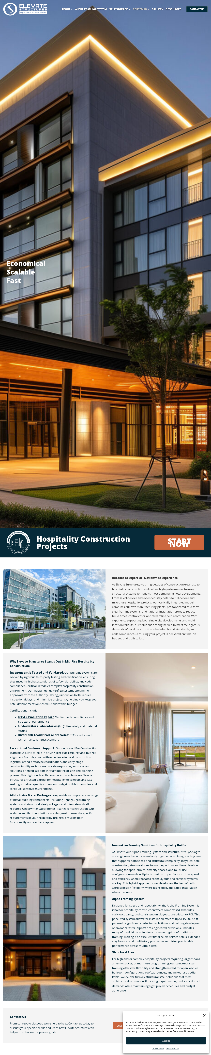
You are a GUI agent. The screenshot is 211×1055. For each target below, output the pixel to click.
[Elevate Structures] (25, 9)
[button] (204, 1015)
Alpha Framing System (91, 9)
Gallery (157, 9)
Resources (173, 9)
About (66, 9)
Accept (166, 1040)
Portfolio (140, 9)
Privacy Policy (172, 1048)
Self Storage (118, 9)
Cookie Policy (158, 1048)
